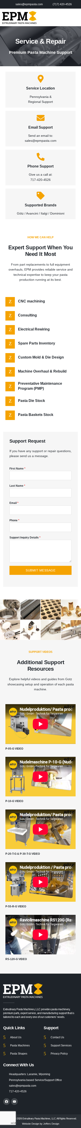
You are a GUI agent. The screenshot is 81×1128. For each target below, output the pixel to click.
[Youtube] (14, 1101)
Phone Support (40, 166)
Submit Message (40, 570)
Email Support (40, 127)
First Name (17, 468)
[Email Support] (41, 118)
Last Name (17, 485)
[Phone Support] (41, 157)
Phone (14, 520)
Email (13, 503)
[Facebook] (6, 1101)
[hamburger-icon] (75, 17)
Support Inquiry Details (24, 537)
